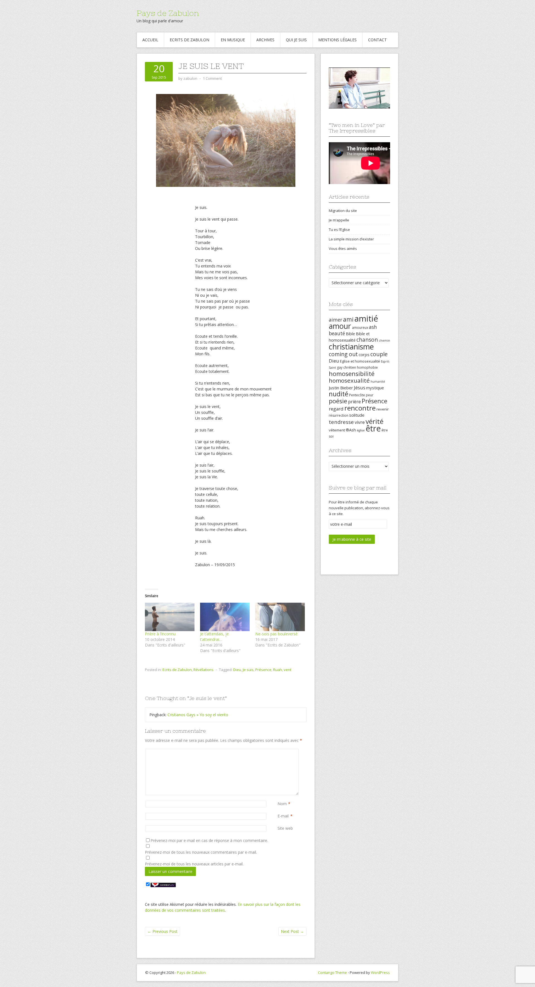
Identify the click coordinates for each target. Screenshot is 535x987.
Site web (285, 828)
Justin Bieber (341, 387)
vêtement (337, 430)
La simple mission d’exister (351, 239)
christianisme (351, 346)
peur (369, 395)
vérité (374, 421)
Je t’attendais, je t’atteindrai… (214, 636)
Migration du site (343, 210)
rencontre (360, 407)
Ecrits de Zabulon (189, 39)
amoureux (360, 327)
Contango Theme (332, 972)
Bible (350, 333)
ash (373, 327)
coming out (343, 354)
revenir (382, 409)
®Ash (351, 430)
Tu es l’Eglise (339, 229)
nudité (338, 393)
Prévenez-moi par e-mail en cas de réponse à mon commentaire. (209, 840)
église (361, 430)
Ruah (277, 669)
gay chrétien (346, 367)
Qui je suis (296, 39)
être (373, 428)
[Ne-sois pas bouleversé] (280, 617)
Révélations (203, 669)
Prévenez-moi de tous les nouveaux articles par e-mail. (194, 864)
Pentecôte (357, 395)
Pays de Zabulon (168, 13)
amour (340, 326)
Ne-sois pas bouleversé (276, 633)
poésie (338, 401)
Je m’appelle (339, 220)
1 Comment (212, 78)
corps (364, 354)
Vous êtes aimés (343, 248)
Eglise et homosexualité (360, 361)
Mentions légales (337, 39)
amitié (366, 318)
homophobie (367, 367)
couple (379, 354)
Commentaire (279, 752)
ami (348, 319)
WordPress (380, 972)
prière (354, 402)
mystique (375, 387)
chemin (384, 340)
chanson (367, 339)
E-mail (283, 816)
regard (336, 409)
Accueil (150, 39)
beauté (337, 333)
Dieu (237, 669)
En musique (233, 39)
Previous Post (162, 931)
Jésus (359, 387)
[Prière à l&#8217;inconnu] (169, 617)
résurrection (338, 415)
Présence (263, 669)
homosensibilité (351, 374)
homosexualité (349, 380)
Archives (265, 39)
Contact (377, 39)
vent (287, 669)
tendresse (341, 421)
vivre (360, 422)
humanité (378, 381)
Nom (282, 803)
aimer (335, 319)
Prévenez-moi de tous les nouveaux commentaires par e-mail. (201, 852)
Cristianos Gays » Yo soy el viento (197, 714)
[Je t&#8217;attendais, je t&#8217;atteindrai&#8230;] (225, 617)
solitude (356, 415)
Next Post (292, 931)
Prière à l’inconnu (160, 633)
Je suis (248, 669)
